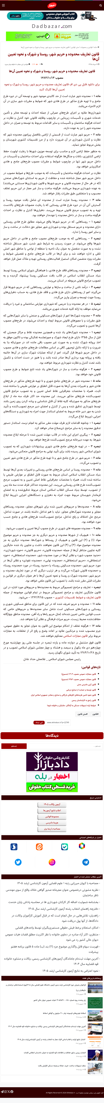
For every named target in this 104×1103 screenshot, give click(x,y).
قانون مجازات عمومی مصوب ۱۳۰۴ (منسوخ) (78, 674)
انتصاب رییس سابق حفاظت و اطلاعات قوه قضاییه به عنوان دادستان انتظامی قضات (55, 1052)
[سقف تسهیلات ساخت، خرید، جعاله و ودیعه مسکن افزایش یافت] (95, 1068)
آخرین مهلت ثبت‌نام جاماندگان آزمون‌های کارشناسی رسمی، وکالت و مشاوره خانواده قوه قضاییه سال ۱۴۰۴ (47, 1026)
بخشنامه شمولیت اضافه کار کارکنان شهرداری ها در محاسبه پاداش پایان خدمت (53, 902)
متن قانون (82, 714)
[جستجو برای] (100, 6)
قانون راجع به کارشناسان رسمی (84, 700)
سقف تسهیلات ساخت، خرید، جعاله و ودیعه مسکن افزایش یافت (62, 1065)
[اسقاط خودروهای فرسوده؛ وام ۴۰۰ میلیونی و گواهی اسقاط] (95, 1016)
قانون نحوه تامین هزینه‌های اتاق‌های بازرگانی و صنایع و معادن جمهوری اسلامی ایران (63, 695)
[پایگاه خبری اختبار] (52, 5)
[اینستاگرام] (5, 1091)
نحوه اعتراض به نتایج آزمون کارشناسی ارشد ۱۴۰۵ (70, 970)
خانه (96, 47)
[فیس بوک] (12, 1091)
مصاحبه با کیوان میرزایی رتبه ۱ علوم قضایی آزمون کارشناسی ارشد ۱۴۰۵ (57, 883)
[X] (8, 1091)
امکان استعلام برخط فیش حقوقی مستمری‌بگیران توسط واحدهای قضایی (56, 927)
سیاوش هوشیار (89, 1093)
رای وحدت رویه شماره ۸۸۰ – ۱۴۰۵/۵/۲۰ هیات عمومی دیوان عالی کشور (59, 1000)
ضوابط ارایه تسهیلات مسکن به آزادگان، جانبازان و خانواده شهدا (71, 705)
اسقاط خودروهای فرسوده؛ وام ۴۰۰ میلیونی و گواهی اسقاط (64, 1013)
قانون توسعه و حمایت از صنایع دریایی (81, 689)
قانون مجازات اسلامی (75, 635)
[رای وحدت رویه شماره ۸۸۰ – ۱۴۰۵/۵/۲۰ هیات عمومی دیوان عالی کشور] (95, 1002)
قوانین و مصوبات (86, 47)
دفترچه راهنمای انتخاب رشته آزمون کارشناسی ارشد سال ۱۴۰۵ (63, 908)
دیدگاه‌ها (52, 736)
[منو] (3, 6)
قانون (94, 714)
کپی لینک (39, 722)
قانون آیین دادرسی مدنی (86, 684)
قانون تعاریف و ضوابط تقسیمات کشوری (78, 597)
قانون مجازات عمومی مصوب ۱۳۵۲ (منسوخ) (78, 679)
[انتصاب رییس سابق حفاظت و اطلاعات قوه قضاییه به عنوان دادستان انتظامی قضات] (95, 1055)
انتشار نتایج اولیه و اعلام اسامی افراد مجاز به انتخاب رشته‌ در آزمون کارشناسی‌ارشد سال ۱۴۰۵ (51, 1039)
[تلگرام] (2, 1091)
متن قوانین (75, 47)
